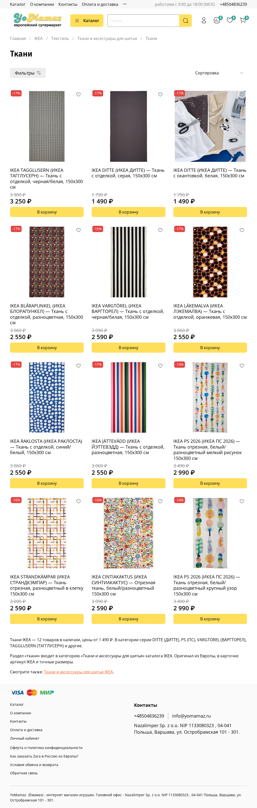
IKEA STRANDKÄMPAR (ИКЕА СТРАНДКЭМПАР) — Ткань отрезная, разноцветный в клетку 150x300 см (46, 585)
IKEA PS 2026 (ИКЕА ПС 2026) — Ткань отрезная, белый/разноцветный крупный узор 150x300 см (206, 585)
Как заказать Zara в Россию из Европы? (44, 756)
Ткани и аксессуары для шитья (107, 38)
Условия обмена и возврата (34, 764)
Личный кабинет (24, 738)
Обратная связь (24, 773)
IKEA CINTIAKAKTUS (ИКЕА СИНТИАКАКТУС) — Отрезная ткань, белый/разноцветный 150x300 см (123, 585)
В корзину (47, 212)
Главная (18, 38)
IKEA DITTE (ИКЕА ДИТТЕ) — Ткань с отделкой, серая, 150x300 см (128, 173)
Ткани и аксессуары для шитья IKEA (78, 672)
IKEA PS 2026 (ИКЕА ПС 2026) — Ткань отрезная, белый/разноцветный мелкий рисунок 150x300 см (207, 449)
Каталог (18, 4)
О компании (42, 4)
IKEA (38, 38)
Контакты (67, 4)
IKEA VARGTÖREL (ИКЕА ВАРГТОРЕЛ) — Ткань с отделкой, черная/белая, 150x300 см (128, 311)
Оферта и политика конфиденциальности (46, 747)
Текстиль (60, 38)
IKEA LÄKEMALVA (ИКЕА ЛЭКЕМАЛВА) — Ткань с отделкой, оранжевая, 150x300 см (210, 311)
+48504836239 (233, 4)
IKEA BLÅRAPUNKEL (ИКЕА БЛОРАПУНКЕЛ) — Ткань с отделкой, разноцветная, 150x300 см (46, 314)
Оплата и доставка (100, 4)
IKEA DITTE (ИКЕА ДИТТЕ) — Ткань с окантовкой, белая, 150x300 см (209, 173)
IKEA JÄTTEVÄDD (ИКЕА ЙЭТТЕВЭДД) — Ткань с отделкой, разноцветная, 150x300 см (128, 446)
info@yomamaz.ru (191, 716)
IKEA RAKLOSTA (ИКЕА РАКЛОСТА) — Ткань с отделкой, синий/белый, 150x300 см (46, 446)
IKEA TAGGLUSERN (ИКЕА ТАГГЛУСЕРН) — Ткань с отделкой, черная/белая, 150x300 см (46, 178)
